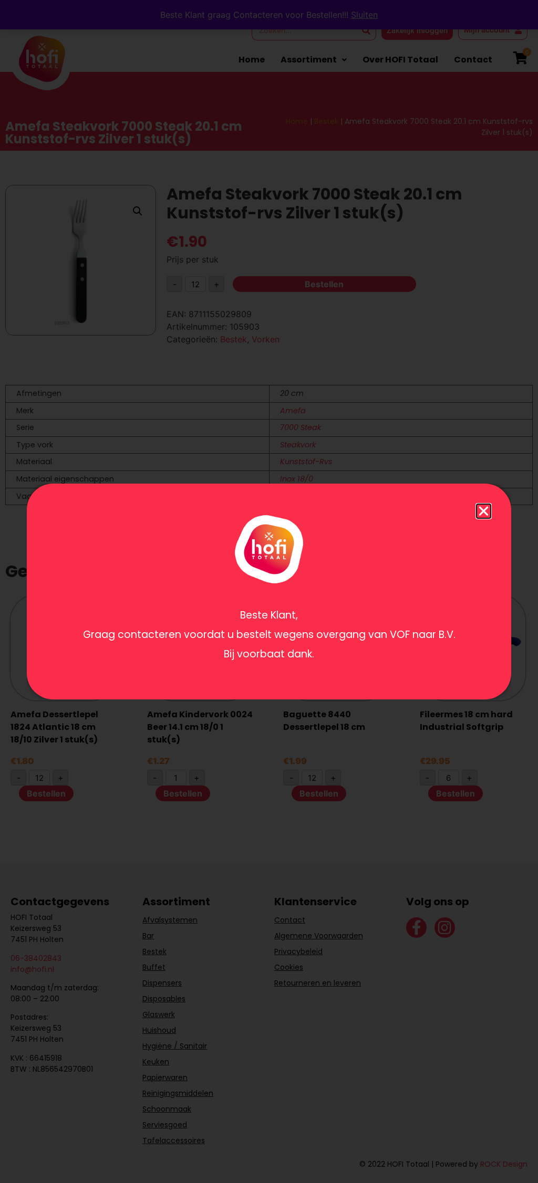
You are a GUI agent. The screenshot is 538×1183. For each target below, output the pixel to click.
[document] (269, 591)
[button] (483, 511)
